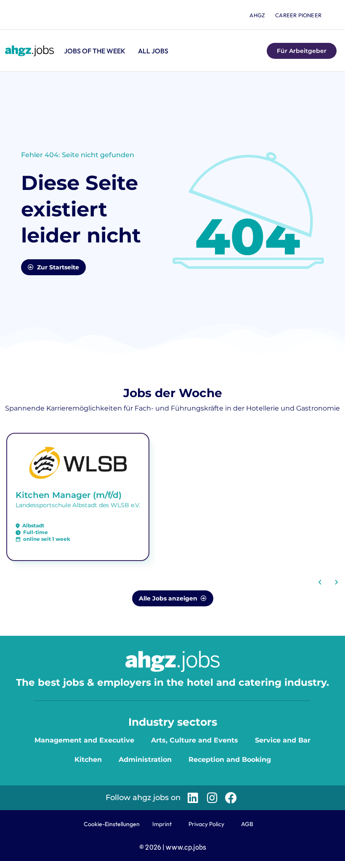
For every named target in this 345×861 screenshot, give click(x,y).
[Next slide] (336, 582)
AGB (247, 824)
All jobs (153, 51)
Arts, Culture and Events (194, 740)
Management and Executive (84, 740)
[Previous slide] (320, 582)
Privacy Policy (206, 824)
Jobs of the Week (94, 51)
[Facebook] (231, 798)
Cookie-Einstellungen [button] (112, 824)
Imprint (162, 824)
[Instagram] (212, 798)
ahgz (257, 15)
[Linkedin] (193, 798)
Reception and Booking (229, 760)
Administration (145, 760)
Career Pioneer (298, 15)
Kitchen (88, 760)
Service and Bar (282, 740)
